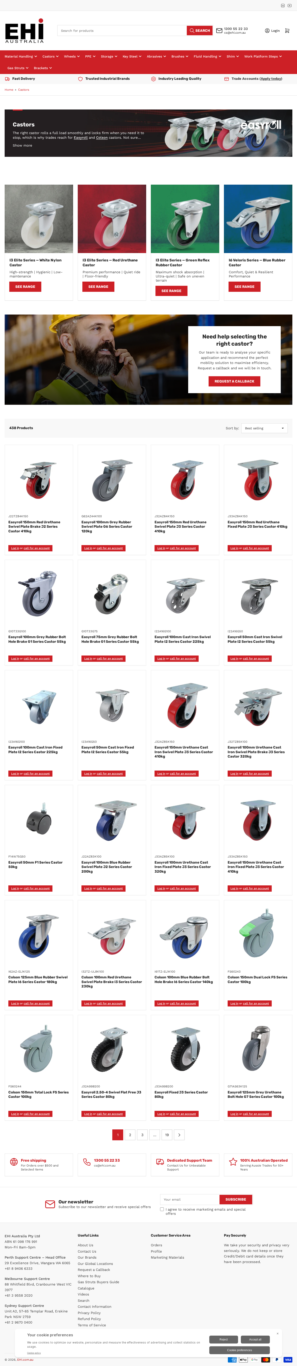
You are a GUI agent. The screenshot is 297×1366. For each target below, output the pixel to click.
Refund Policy (89, 1319)
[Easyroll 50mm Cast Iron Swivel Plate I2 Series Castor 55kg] (258, 593)
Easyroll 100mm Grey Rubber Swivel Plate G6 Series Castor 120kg (106, 526)
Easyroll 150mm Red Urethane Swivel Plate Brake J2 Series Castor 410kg (34, 526)
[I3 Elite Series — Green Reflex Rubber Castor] (185, 219)
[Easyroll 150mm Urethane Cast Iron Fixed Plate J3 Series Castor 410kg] (258, 819)
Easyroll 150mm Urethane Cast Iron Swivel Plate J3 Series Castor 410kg (184, 752)
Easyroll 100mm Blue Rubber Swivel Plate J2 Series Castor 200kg (106, 867)
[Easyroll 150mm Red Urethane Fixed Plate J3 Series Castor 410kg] (258, 478)
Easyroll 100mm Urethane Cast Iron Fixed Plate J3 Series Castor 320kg (183, 867)
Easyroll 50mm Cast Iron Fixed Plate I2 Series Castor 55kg (107, 749)
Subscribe (236, 1199)
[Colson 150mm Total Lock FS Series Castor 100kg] (38, 1049)
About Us (85, 1245)
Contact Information (94, 1307)
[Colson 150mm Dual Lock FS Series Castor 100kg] (258, 934)
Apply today (271, 79)
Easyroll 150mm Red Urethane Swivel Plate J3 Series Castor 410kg (181, 526)
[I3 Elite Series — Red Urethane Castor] (112, 219)
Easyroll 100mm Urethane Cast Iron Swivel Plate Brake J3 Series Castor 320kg (256, 752)
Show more (22, 145)
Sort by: (232, 428)
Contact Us (87, 1251)
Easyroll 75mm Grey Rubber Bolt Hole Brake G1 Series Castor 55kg (110, 639)
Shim (231, 56)
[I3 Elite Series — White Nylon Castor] (39, 219)
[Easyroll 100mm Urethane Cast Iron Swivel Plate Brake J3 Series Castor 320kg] (258, 704)
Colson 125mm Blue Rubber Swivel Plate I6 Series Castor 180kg (38, 979)
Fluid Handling (205, 56)
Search (83, 1301)
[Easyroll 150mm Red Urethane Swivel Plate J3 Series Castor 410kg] (185, 478)
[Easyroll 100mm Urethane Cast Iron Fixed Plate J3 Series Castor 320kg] (185, 819)
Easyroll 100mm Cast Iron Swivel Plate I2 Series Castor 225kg (183, 639)
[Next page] (179, 1135)
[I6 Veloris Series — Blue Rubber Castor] (258, 219)
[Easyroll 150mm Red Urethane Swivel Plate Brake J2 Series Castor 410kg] (38, 478)
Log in (15, 548)
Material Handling (19, 56)
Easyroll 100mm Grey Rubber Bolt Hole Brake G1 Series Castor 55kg (37, 639)
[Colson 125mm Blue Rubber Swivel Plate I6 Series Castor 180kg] (38, 934)
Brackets (41, 68)
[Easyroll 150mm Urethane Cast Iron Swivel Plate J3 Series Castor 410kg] (185, 704)
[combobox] (135, 30)
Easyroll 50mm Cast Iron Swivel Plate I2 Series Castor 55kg (255, 639)
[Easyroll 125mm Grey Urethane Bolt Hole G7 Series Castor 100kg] (258, 1049)
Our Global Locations (95, 1264)
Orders (156, 1245)
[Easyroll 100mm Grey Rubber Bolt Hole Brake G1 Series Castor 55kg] (38, 593)
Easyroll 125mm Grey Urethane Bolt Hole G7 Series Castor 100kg (256, 1094)
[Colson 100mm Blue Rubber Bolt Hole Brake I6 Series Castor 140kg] (185, 934)
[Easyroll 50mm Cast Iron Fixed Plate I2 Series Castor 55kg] (111, 704)
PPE (88, 56)
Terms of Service (92, 1325)
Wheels (70, 56)
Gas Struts (15, 68)
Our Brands (87, 1257)
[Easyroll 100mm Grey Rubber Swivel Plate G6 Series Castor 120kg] (111, 478)
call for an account (37, 548)
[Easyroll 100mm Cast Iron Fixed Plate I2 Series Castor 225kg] (38, 704)
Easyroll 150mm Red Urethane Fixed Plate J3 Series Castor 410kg (257, 524)
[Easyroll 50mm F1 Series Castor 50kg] (38, 819)
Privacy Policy (89, 1313)
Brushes (177, 56)
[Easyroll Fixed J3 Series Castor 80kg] (185, 1049)
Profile (156, 1251)
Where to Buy (89, 1276)
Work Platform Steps (261, 56)
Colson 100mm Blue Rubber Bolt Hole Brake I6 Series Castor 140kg (184, 979)
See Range (25, 287)
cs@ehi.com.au (235, 32)
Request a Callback (234, 381)
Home (9, 89)
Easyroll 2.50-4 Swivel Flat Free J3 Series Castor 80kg (111, 1094)
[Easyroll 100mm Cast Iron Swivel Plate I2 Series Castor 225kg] (185, 593)
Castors (48, 56)
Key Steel (130, 56)
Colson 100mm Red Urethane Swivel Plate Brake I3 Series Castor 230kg (111, 981)
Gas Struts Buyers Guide (98, 1282)
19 (167, 1135)
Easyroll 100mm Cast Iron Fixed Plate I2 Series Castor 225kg (35, 749)
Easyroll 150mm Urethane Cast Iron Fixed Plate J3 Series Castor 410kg (256, 867)
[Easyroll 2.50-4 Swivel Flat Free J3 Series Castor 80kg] (111, 1049)
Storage (107, 56)
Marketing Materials (167, 1257)
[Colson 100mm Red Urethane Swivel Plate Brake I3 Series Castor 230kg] (111, 934)
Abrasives (154, 56)
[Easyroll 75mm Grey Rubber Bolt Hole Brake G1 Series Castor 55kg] (111, 593)
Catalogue (86, 1288)
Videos (83, 1294)
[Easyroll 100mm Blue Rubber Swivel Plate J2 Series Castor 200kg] (111, 819)
